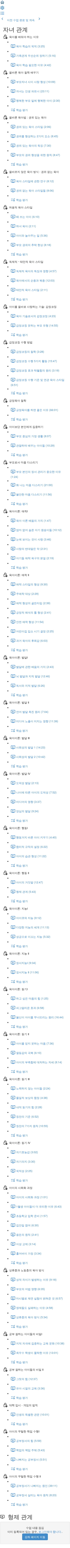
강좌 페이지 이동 (35, 1537)
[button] (2, 3)
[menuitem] (2, 9)
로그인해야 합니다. (50, 1532)
